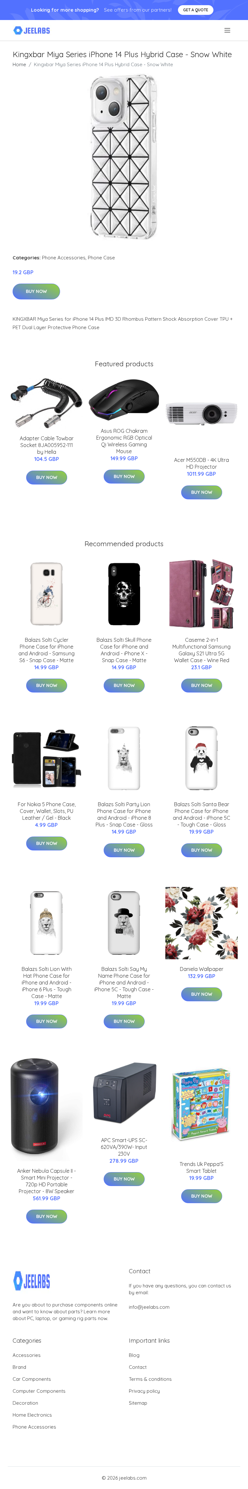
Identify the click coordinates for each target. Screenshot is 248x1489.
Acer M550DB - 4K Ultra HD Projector (201, 463)
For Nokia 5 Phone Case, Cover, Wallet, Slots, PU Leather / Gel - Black (47, 811)
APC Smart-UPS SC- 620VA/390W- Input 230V (124, 1147)
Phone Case (101, 258)
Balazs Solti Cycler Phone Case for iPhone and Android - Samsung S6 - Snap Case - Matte (46, 650)
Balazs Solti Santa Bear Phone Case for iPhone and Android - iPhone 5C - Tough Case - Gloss (201, 814)
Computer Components (39, 1391)
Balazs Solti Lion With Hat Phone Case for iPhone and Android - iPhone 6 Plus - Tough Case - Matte (47, 982)
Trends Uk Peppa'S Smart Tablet (201, 1167)
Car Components (32, 1379)
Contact (138, 1367)
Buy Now (36, 291)
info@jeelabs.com (149, 1307)
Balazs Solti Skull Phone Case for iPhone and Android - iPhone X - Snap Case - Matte (124, 650)
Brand (19, 1367)
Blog (134, 1355)
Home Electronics (32, 1415)
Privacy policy (144, 1391)
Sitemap (138, 1403)
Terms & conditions (150, 1379)
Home (19, 64)
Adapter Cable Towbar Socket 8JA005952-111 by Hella (47, 445)
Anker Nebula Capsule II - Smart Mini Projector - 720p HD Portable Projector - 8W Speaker (46, 1181)
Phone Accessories (64, 258)
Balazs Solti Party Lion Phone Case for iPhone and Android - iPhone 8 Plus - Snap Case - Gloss (124, 814)
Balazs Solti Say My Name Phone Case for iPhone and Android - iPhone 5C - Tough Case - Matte (124, 982)
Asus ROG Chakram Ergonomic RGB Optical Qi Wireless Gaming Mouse (124, 441)
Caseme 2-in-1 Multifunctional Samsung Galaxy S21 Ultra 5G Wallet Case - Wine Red (201, 650)
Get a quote (195, 9)
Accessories (27, 1355)
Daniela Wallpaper (201, 969)
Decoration (25, 1403)
